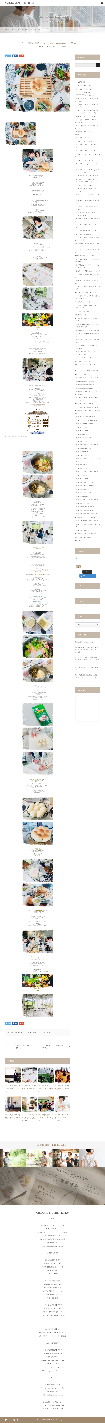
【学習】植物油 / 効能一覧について (84, 507)
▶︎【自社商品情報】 (80, 82)
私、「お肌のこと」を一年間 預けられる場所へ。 (22, 1047)
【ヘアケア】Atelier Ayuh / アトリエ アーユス (87, 176)
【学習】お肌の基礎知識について (84, 496)
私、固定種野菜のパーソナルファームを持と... (45, 1118)
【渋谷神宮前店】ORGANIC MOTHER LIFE (87, 330)
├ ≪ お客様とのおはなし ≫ (82, 361)
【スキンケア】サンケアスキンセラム (85, 89)
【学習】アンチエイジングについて (85, 485)
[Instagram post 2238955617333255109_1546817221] (78, 567)
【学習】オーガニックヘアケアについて (86, 420)
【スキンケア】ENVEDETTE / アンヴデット (87, 234)
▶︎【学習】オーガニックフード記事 (56, 46)
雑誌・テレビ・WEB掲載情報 (83, 537)
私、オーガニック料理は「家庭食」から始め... (29, 1089)
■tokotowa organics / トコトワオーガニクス (86, 370)
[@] (80, 559)
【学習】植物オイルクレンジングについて (86, 444)
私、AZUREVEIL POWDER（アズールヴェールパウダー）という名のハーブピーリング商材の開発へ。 (87, 649)
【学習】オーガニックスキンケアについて (86, 500)
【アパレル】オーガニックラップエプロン (86, 85)
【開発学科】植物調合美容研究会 (84, 388)
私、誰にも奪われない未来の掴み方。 (85, 642)
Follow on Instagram (88, 576)
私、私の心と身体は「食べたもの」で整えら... (12, 1089)
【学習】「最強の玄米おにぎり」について (86, 521)
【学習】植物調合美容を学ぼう (83, 448)
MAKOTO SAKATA (19, 1032)
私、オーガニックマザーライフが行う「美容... (62, 1118)
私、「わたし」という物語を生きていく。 (52, 1047)
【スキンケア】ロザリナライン (83, 185)
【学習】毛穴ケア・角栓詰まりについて (86, 416)
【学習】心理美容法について (83, 489)
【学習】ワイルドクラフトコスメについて (86, 471)
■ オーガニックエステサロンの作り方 (85, 292)
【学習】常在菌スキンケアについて (85, 423)
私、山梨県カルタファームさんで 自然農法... (46, 1089)
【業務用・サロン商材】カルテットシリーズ (87, 271)
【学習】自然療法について (82, 503)
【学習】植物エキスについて (83, 441)
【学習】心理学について (82, 451)
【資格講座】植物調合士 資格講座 (84, 381)
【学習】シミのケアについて (83, 437)
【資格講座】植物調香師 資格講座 (84, 385)
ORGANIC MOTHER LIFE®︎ (18, 2)
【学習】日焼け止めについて (83, 455)
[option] (13, 1158)
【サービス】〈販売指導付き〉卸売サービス (87, 407)
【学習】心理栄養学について (83, 530)
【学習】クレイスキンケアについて (85, 482)
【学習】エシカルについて (82, 430)
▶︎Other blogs (78, 541)
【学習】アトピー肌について (83, 427)
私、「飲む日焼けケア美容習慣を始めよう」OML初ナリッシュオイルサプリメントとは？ (87, 677)
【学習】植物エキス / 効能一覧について (86, 514)
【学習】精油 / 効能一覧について (84, 510)
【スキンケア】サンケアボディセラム (85, 141)
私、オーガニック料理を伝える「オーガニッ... (62, 1089)
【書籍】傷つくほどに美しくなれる (85, 116)
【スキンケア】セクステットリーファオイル (87, 151)
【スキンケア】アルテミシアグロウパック (86, 160)
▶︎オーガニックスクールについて (84, 374)
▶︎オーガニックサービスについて (84, 403)
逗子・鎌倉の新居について (82, 311)
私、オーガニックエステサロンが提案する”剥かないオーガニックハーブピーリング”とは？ (87, 660)
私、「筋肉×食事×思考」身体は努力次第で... (12, 1118)
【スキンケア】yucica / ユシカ (83, 138)
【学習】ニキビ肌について (82, 478)
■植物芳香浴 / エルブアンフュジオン (85, 255)
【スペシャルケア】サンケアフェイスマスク (87, 230)
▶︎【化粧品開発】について (82, 302)
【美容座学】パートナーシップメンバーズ (86, 377)
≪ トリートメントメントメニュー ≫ (85, 358)
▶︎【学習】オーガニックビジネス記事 (85, 534)
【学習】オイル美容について (83, 475)
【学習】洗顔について (81, 464)
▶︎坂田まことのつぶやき (82, 315)
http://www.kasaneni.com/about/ (39, 404)
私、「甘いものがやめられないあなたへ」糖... (29, 1118)
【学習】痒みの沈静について (83, 434)
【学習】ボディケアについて (83, 493)
